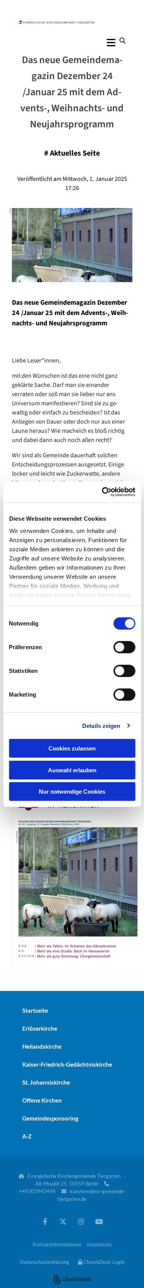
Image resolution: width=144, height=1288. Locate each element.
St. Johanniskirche (46, 1082)
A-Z (26, 1136)
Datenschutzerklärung (44, 1262)
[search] (122, 40)
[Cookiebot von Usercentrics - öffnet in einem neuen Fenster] (102, 492)
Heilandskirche (41, 1046)
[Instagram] (81, 1221)
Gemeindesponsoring (50, 1118)
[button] (72, 42)
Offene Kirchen (42, 1100)
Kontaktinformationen (57, 1244)
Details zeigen (101, 725)
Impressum (99, 1244)
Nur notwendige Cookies (72, 791)
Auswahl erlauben (72, 770)
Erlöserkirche (39, 1028)
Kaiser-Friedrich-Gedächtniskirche (67, 1064)
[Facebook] (45, 1221)
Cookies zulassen (72, 748)
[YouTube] (99, 1221)
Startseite (35, 1010)
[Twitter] (63, 1221)
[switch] (124, 647)
